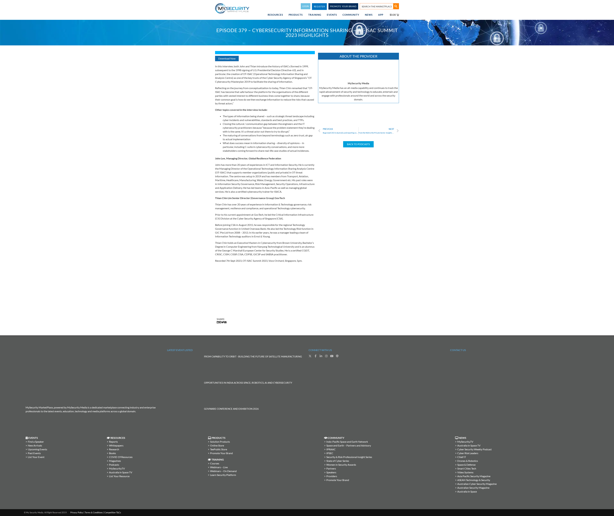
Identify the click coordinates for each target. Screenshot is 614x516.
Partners (331, 468)
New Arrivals (35, 445)
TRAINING (314, 14)
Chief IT (461, 456)
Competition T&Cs (112, 512)
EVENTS (332, 14)
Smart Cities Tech (466, 468)
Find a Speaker (36, 441)
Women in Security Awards (341, 464)
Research (114, 449)
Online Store (217, 445)
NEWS (369, 14)
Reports (113, 441)
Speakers (331, 472)
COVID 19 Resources (121, 456)
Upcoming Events (37, 449)
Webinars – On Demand (223, 471)
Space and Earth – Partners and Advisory (348, 445)
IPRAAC (331, 449)
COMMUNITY (350, 14)
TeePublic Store (218, 449)
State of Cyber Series (337, 460)
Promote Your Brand (221, 453)
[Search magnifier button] (396, 6)
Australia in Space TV (120, 472)
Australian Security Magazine (473, 487)
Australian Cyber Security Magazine (477, 483)
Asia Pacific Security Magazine (473, 476)
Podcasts (114, 464)
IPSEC (329, 453)
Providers (331, 476)
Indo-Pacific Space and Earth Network (347, 441)
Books (112, 453)
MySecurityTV (117, 468)
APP (380, 14)
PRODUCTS (296, 14)
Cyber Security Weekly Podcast (474, 449)
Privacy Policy (76, 512)
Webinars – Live (219, 467)
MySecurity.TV (465, 441)
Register (319, 6)
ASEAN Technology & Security (473, 479)
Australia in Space (467, 491)
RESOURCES (275, 14)
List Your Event (36, 456)
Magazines (115, 460)
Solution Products (220, 441)
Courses (214, 463)
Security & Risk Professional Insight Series (349, 456)
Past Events (34, 453)
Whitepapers (116, 445)
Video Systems (465, 472)
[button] (218, 322)
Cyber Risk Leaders (467, 453)
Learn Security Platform (223, 474)
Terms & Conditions (94, 512)
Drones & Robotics (467, 460)
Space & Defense (466, 464)
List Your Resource (119, 476)
